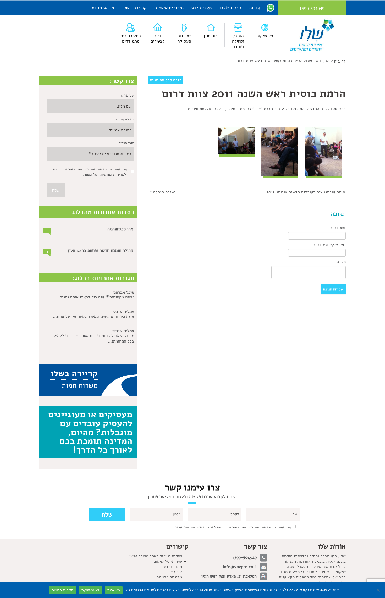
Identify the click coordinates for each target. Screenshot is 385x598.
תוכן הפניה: (125, 143)
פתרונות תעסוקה (184, 38)
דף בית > (338, 61)
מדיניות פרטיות (169, 577)
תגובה (341, 261)
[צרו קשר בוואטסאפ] (270, 7)
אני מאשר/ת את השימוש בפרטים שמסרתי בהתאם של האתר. (232, 527)
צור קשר (175, 572)
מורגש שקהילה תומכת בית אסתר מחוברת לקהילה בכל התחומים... (92, 338)
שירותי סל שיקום (167, 561)
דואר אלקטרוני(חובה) (330, 244)
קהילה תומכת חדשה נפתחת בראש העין (100, 250)
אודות (254, 8)
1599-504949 (245, 557)
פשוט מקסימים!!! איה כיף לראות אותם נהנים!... (94, 297)
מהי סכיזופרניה (120, 229)
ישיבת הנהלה (164, 192)
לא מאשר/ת (90, 590)
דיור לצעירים (157, 38)
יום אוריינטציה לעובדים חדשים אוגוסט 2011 (304, 192)
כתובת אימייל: (123, 119)
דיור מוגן (211, 36)
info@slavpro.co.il (240, 567)
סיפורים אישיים (169, 8)
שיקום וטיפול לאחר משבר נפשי (155, 556)
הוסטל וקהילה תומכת (238, 41)
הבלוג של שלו (317, 61)
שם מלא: (127, 95)
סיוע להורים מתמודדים (130, 38)
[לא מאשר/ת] (378, 590)
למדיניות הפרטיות (113, 174)
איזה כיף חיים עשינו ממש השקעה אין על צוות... (93, 316)
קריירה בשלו (134, 8)
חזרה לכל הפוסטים (166, 80)
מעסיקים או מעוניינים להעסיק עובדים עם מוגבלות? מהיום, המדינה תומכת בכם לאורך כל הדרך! (90, 432)
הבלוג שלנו (230, 8)
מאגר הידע (201, 8)
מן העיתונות (103, 8)
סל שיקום (264, 36)
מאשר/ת (113, 590)
